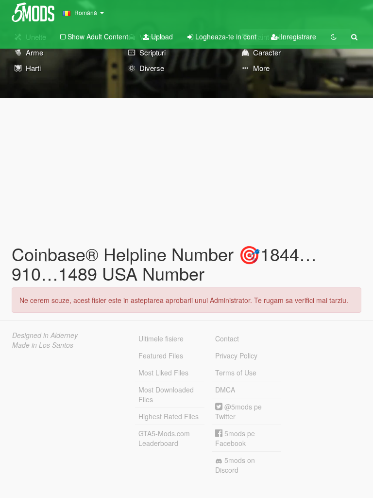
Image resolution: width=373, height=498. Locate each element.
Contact (227, 338)
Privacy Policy (236, 355)
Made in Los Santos (42, 345)
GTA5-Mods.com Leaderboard (164, 438)
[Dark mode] (333, 36)
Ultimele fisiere (161, 338)
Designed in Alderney (45, 335)
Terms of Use (235, 372)
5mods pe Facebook (235, 438)
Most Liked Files (163, 372)
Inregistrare (297, 36)
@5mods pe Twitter (238, 411)
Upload (161, 36)
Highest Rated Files (168, 416)
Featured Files (160, 355)
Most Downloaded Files (166, 394)
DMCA (225, 389)
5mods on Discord (235, 465)
